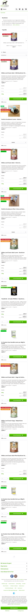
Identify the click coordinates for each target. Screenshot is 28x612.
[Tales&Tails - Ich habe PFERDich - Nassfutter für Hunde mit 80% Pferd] (14, 290)
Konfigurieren (21, 610)
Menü (4, 9)
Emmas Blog (18, 583)
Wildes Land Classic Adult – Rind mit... (11, 163)
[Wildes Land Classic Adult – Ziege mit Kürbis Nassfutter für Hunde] (14, 369)
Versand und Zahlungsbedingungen (10, 590)
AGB (15, 588)
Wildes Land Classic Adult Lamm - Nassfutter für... (13, 253)
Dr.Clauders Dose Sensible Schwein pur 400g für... (12, 534)
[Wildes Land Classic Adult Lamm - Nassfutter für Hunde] (14, 244)
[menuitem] (3, 9)
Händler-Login (4, 583)
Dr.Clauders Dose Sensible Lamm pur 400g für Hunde (13, 343)
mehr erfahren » (16, 25)
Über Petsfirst (5, 585)
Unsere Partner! (12, 583)
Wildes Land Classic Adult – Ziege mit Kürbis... (13, 377)
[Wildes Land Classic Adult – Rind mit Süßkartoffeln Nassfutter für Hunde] (14, 154)
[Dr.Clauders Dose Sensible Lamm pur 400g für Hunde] (14, 334)
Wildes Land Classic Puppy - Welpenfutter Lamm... (12, 421)
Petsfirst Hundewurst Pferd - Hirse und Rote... (13, 209)
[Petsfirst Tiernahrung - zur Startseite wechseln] (5, 4)
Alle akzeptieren (14, 608)
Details (13, 142)
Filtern (4, 52)
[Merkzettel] (19, 9)
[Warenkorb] (26, 9)
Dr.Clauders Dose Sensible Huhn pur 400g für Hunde (13, 499)
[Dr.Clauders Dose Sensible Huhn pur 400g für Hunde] (14, 490)
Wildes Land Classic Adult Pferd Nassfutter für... (13, 455)
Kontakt (23, 583)
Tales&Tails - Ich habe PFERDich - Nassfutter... (13, 299)
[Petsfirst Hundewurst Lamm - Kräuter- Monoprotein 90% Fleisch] (14, 111)
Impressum (20, 588)
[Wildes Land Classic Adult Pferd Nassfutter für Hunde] (14, 447)
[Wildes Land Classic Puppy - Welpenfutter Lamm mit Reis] (14, 412)
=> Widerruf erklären (14, 585)
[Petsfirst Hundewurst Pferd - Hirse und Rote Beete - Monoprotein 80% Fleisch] (14, 200)
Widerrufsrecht (22, 590)
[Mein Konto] (22, 9)
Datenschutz (21, 585)
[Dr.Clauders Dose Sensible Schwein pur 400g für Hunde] (14, 525)
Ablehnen (7, 610)
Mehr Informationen (15, 604)
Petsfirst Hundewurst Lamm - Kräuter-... (11, 119)
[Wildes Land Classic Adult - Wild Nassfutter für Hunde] (14, 36)
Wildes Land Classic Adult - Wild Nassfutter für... (14, 42)
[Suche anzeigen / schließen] (16, 9)
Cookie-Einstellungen (9, 588)
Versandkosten (21, 579)
